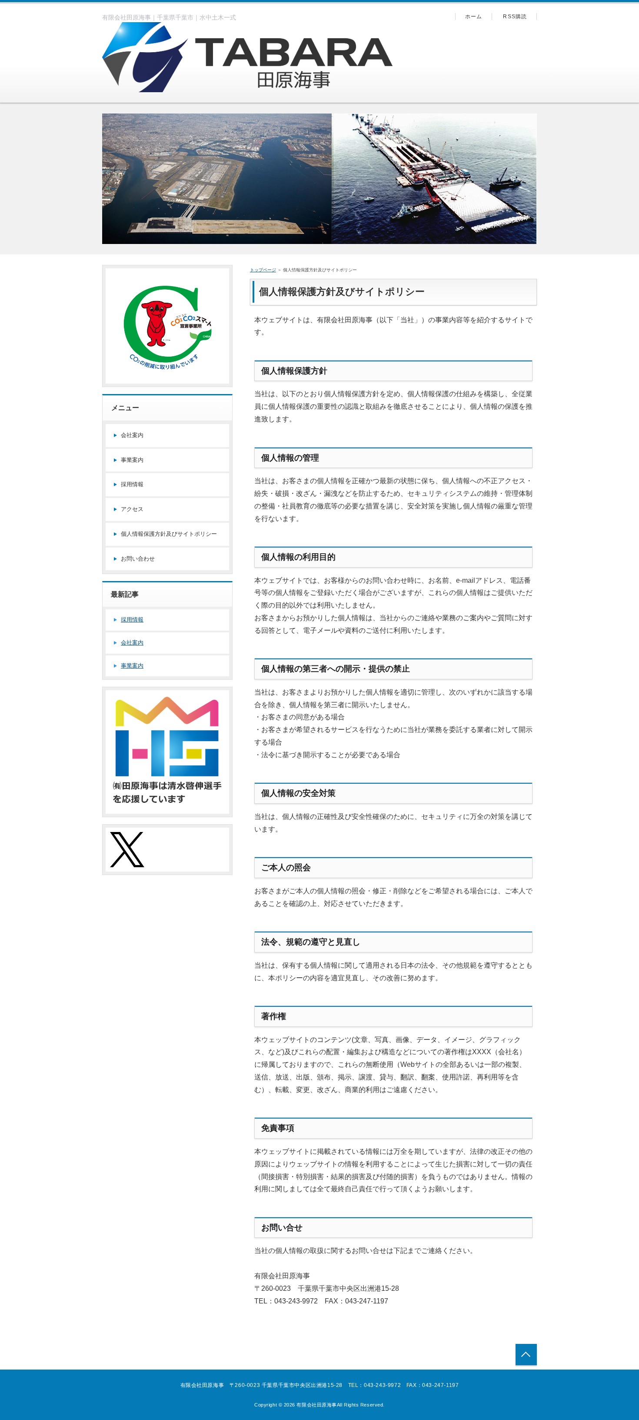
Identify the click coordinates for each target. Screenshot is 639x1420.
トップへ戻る (526, 1354)
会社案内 (132, 435)
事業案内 (132, 460)
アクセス (132, 509)
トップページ (263, 269)
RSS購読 (515, 16)
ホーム (474, 16)
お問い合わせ (138, 558)
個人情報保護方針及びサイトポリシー (169, 534)
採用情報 (132, 484)
